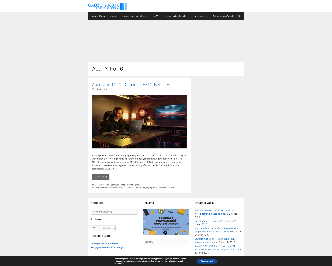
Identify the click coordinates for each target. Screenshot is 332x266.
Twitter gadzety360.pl (223, 16)
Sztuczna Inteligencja (176, 16)
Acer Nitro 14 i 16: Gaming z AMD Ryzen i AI (131, 84)
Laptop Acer (140, 188)
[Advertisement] (166, 39)
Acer (97, 188)
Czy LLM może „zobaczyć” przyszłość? (215, 221)
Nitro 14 (166, 188)
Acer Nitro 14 (115, 188)
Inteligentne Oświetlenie (104, 243)
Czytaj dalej (101, 176)
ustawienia (119, 263)
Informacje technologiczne (134, 16)
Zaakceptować (207, 261)
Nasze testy (199, 16)
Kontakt (113, 16)
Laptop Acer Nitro (154, 188)
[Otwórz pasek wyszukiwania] (239, 16)
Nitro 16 (174, 188)
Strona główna (98, 16)
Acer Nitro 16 (128, 188)
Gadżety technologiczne (105, 185)
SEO (156, 16)
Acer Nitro (104, 188)
